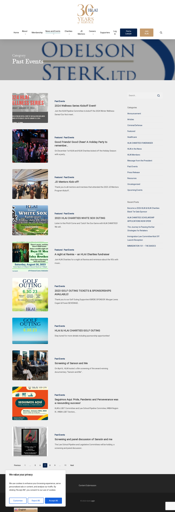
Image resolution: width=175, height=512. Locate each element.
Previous (17, 465)
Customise (18, 501)
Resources (132, 178)
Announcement (134, 113)
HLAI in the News (134, 149)
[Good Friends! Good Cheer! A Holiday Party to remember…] (30, 146)
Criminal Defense (134, 125)
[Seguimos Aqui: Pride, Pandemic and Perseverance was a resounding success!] (30, 403)
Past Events (60, 101)
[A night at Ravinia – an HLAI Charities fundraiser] (30, 256)
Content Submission (87, 485)
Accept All (53, 501)
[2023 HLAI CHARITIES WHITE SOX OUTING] (30, 220)
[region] (35, 488)
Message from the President (139, 161)
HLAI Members (133, 155)
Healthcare (132, 137)
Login (93, 501)
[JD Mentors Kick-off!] (30, 184)
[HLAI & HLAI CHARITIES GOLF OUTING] (30, 331)
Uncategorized (133, 184)
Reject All (36, 501)
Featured (58, 137)
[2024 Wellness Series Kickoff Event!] (30, 108)
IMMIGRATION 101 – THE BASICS (141, 246)
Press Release (133, 172)
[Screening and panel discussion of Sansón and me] (30, 441)
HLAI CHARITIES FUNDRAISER (140, 143)
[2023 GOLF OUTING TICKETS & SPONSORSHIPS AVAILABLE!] (30, 294)
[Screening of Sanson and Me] (30, 365)
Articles (130, 119)
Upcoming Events (134, 190)
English (22, 509)
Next (72, 465)
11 (65, 465)
